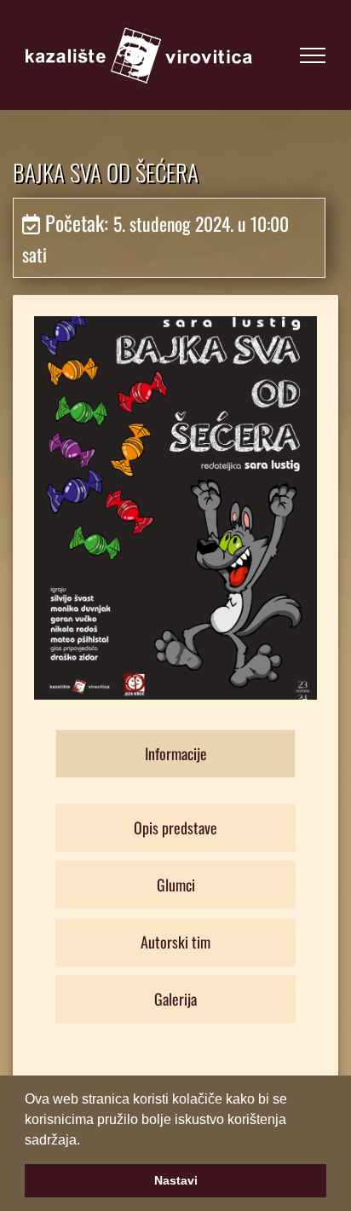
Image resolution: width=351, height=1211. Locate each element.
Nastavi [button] (176, 1180)
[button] (86, 1141)
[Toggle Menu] (312, 55)
